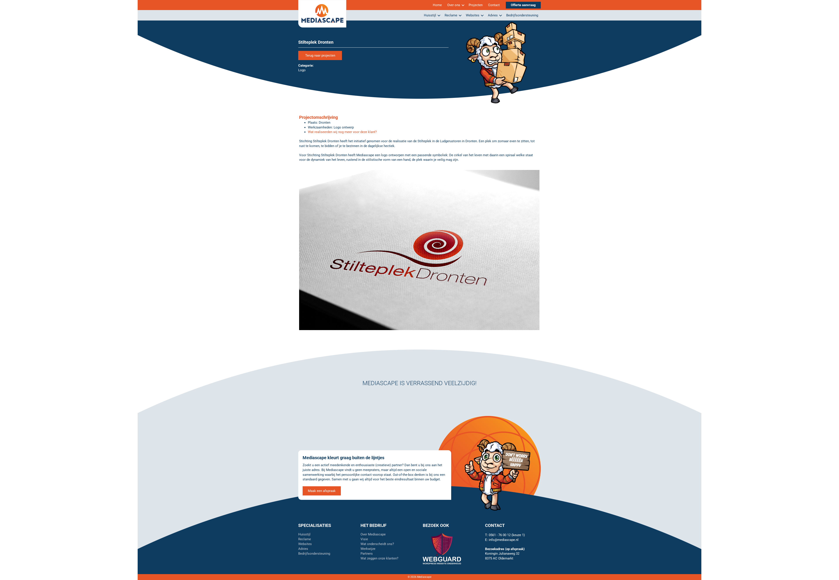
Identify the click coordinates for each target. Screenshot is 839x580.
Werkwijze (368, 549)
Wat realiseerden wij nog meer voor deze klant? (342, 132)
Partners (367, 554)
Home (437, 5)
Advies (493, 15)
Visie (364, 539)
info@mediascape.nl (503, 540)
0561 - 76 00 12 (500, 535)
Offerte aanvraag (523, 5)
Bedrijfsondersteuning (522, 15)
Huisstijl (430, 15)
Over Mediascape (373, 534)
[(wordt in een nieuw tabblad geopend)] (442, 548)
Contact (494, 5)
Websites (472, 15)
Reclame (451, 15)
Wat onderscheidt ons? (377, 544)
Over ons (453, 5)
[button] (463, 5)
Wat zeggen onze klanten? (379, 558)
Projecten (476, 5)
